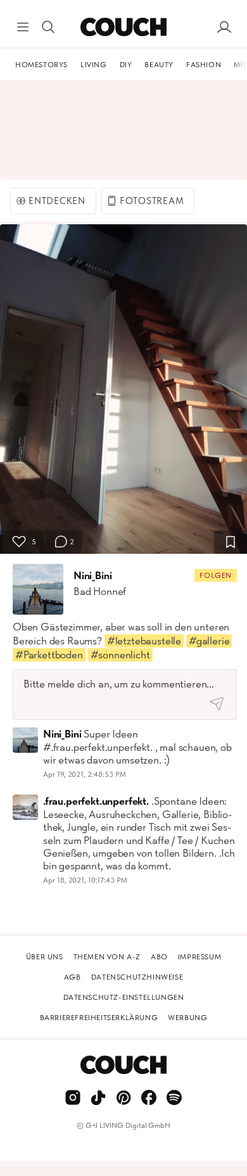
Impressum (199, 956)
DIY (126, 64)
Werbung (187, 1017)
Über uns (44, 956)
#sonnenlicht (120, 654)
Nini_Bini (92, 575)
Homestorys (41, 64)
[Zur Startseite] (123, 27)
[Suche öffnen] (48, 27)
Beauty (159, 64)
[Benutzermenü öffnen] (224, 27)
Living (93, 64)
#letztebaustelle (144, 640)
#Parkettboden (49, 654)
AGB (72, 977)
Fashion (203, 64)
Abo (159, 956)
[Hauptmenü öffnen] (22, 27)
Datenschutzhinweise (137, 977)
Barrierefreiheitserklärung (99, 1017)
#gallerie (209, 640)
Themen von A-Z (107, 956)
